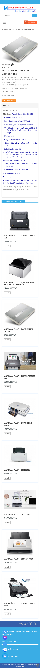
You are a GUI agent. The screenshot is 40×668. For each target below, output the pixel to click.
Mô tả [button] (7, 105)
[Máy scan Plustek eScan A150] (20, 544)
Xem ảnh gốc (6, 65)
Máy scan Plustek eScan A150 (18, 559)
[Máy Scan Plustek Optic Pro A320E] (20, 408)
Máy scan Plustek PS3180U (17, 514)
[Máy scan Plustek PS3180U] (20, 499)
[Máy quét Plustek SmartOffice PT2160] (20, 588)
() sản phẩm (31, 22)
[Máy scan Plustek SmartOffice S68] (20, 220)
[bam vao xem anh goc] (20, 49)
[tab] (20, 105)
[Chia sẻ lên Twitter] (5, 67)
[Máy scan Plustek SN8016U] (20, 455)
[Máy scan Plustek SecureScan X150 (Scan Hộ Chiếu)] (20, 267)
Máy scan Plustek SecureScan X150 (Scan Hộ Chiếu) (19, 283)
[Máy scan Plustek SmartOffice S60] (20, 361)
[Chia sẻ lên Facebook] (2, 67)
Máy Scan (7, 114)
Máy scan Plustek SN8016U (17, 470)
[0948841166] (5, 632)
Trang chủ (5, 29)
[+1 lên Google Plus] (8, 67)
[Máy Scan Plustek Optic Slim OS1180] (20, 314)
